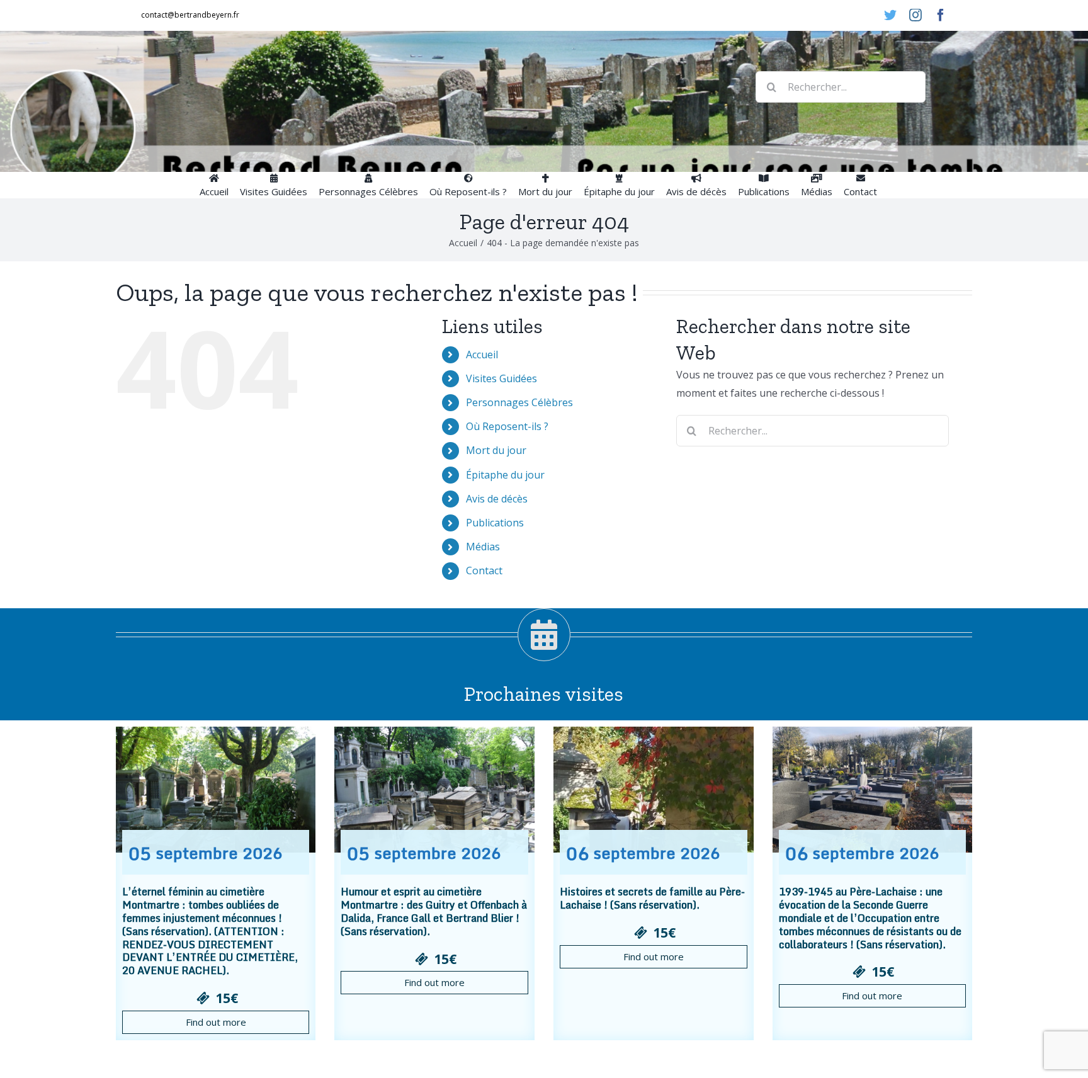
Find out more (216, 1022)
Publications (495, 523)
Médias (483, 546)
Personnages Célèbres (519, 402)
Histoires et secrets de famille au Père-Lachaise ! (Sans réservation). (652, 898)
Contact (484, 570)
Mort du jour (496, 450)
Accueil (482, 354)
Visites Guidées (501, 378)
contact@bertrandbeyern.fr (190, 14)
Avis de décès (497, 499)
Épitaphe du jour (505, 475)
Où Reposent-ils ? (507, 426)
